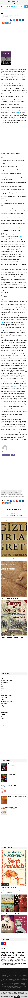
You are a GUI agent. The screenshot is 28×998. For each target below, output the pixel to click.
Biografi (2, 684)
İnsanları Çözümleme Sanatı (14, 509)
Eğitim (2, 693)
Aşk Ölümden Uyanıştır (12, 807)
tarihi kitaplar (11, 496)
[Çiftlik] (4, 767)
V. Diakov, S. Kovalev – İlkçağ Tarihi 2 (9, 598)
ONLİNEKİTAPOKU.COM (14, 6)
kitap (21, 236)
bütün (17, 112)
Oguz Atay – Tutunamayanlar (20, 913)
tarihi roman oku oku (20, 496)
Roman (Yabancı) (4, 712)
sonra (10, 208)
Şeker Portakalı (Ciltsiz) (8, 887)
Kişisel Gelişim (4, 703)
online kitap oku (17, 492)
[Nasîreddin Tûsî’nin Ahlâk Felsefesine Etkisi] (4, 800)
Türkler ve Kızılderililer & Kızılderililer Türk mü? (12, 637)
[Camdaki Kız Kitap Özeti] (20, 924)
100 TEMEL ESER (4, 676)
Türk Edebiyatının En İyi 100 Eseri (8, 722)
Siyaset (2, 718)
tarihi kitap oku (4, 496)
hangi (22, 162)
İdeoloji (2, 699)
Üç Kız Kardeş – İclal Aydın (6, 913)
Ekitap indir (3, 948)
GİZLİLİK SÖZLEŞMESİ (15, 1)
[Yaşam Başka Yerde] (4, 789)
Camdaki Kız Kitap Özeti (19, 933)
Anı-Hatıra (3, 678)
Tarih (2, 13)
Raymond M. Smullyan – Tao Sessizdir (14, 515)
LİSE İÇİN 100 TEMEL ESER (6, 707)
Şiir (1, 716)
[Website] (14, 455)
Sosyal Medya (5, 939)
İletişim (8, 1)
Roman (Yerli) (3, 714)
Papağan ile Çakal (11, 774)
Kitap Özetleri (4, 705)
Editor (3, 452)
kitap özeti (3, 492)
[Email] (12, 455)
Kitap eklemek (17, 963)
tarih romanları (20, 494)
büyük (2, 322)
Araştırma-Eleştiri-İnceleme (7, 680)
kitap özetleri (9, 492)
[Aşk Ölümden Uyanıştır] (4, 811)
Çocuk (2, 686)
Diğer (2, 690)
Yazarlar (2, 723)
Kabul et (17, 996)
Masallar (2, 708)
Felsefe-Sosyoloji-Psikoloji (6, 695)
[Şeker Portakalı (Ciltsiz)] (14, 868)
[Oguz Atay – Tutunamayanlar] (20, 903)
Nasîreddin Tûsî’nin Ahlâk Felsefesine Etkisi (16, 796)
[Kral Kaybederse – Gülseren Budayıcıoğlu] (7, 924)
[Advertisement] (14, 38)
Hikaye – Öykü (4, 697)
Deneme (2, 688)
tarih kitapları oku (11, 494)
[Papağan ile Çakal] (4, 778)
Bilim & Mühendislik (5, 682)
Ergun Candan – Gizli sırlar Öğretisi (9, 559)
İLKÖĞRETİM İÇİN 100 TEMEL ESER (8, 701)
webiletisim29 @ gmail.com (16, 989)
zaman (5, 301)
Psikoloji (2, 710)
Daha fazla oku (24, 996)
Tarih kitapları (4, 494)
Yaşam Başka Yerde (11, 785)
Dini (1, 691)
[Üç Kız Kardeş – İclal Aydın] (7, 903)
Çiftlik (8, 763)
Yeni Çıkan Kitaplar (5, 725)
